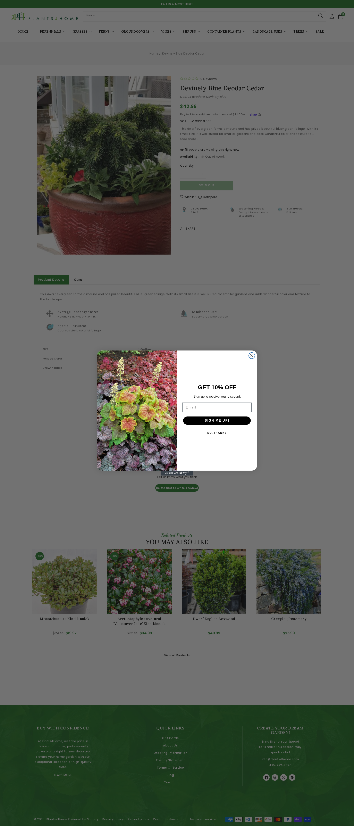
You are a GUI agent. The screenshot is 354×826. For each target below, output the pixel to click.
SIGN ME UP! (217, 420)
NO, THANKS (217, 432)
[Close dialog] (252, 356)
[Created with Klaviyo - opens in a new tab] (177, 473)
